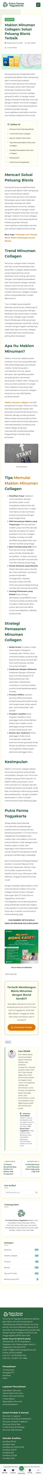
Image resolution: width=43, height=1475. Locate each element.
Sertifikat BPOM (9, 1442)
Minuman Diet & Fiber (12, 1424)
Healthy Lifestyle (21, 1256)
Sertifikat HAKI (9, 1458)
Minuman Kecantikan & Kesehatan (17, 1419)
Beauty (21, 1268)
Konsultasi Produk (23, 1027)
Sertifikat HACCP (10, 1450)
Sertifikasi (7, 1375)
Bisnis (8, 1042)
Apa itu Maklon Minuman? (20, 138)
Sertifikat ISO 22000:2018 (13, 1447)
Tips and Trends (21, 1273)
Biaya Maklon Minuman (12, 1402)
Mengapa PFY (8, 1373)
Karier (5, 1378)
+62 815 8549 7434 (18, 1355)
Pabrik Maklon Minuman (13, 1393)
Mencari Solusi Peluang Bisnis (21, 129)
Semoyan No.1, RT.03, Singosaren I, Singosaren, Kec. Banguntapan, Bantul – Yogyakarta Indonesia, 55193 (19, 1344)
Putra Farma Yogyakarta (19, 162)
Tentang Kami (8, 1370)
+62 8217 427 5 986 (19, 1358)
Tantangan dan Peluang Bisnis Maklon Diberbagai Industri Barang (21, 237)
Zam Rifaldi (31, 43)
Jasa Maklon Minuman (12, 1391)
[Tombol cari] (36, 1192)
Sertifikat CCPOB (10, 1455)
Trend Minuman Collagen (20, 134)
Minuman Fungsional (11, 1416)
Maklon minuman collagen (17, 402)
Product (21, 1262)
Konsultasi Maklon (10, 1404)
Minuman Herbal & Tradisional (15, 1422)
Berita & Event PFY (21, 1279)
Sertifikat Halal (9, 1444)
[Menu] (38, 5)
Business (9, 19)
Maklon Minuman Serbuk (13, 1396)
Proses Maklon (9, 1399)
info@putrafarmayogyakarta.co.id (22, 1350)
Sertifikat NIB (8, 1453)
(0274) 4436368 (15, 1353)
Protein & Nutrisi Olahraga (13, 1427)
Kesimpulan (14, 158)
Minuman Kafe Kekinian (12, 1430)
